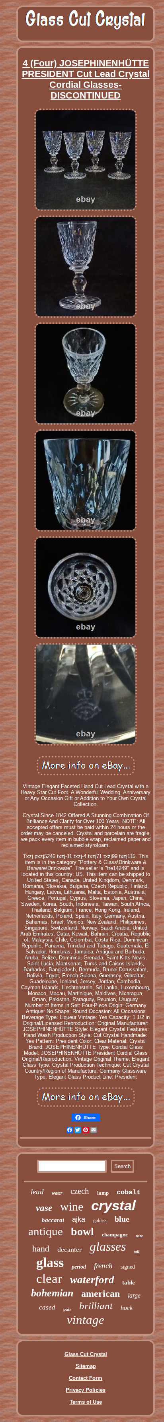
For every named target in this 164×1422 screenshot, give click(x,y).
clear (49, 1278)
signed (128, 1267)
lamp (103, 1193)
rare (139, 1235)
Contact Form (85, 1378)
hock (127, 1307)
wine (71, 1206)
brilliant (96, 1305)
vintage (85, 1320)
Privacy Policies (85, 1390)
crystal (113, 1205)
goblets (100, 1220)
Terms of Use (86, 1402)
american (100, 1293)
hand (40, 1248)
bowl (82, 1231)
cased (47, 1307)
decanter (69, 1249)
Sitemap (86, 1366)
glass (50, 1262)
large (134, 1295)
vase (44, 1208)
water (57, 1193)
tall (136, 1252)
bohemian (52, 1293)
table (128, 1282)
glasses (108, 1246)
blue (122, 1219)
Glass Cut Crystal (85, 1354)
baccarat (53, 1220)
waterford (92, 1280)
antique (45, 1231)
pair (67, 1309)
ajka (78, 1219)
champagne (115, 1235)
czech (79, 1191)
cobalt (129, 1192)
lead (37, 1192)
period (79, 1267)
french (103, 1265)
